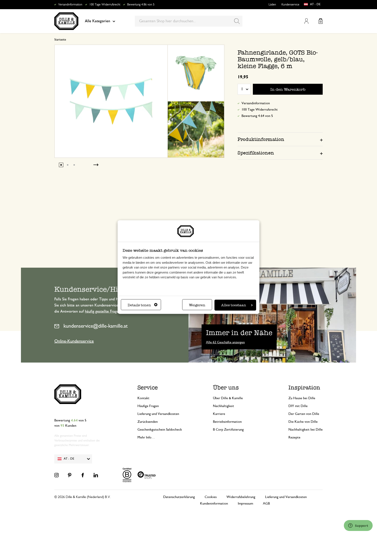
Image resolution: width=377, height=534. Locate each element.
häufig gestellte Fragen (103, 311)
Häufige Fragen (148, 406)
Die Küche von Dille (303, 421)
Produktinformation (261, 139)
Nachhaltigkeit (223, 406)
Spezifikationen (256, 153)
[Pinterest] (69, 475)
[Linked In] (96, 475)
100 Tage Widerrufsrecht (104, 4)
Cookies (211, 497)
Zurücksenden (147, 421)
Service (147, 387)
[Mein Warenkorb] (321, 21)
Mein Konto (306, 21)
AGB (266, 503)
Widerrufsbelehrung (240, 497)
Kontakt (143, 398)
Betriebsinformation (227, 421)
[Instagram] (56, 475)
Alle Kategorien (97, 21)
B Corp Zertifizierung (228, 429)
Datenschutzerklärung (179, 497)
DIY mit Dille (298, 406)
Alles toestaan (233, 305)
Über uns (226, 387)
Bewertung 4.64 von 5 (257, 116)
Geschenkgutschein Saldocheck (159, 429)
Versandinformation (70, 4)
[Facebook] (83, 475)
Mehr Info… (146, 437)
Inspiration (304, 387)
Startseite (60, 39)
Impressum (245, 503)
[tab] (280, 139)
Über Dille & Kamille (228, 398)
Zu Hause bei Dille (301, 398)
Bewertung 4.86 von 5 (140, 4)
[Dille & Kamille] (66, 21)
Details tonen (139, 305)
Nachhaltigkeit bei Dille (305, 429)
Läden (272, 4)
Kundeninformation (214, 503)
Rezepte (294, 437)
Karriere (219, 414)
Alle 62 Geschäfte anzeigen (225, 342)
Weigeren (197, 305)
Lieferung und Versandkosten (158, 414)
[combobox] (188, 21)
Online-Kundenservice (74, 341)
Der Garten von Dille (303, 414)
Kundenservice (290, 4)
